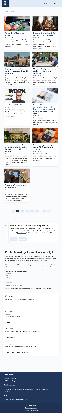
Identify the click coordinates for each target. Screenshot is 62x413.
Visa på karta (7, 391)
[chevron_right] (48, 211)
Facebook (8, 273)
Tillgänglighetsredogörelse (31, 410)
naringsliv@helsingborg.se (12, 316)
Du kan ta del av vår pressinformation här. (15, 399)
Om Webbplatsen (31, 405)
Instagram (8, 275)
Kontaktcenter (21, 233)
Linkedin (7, 277)
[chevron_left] (13, 211)
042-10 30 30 (34, 346)
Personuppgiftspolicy (31, 408)
